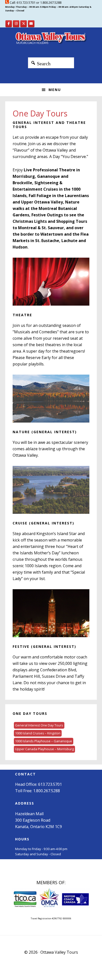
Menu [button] (55, 89)
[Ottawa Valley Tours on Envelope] (31, 23)
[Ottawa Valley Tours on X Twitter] (23, 23)
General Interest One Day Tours (39, 725)
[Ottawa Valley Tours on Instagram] (16, 23)
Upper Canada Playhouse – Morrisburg (44, 749)
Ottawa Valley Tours (51, 38)
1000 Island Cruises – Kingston (37, 733)
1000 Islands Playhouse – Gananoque (43, 741)
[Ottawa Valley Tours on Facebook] (8, 23)
